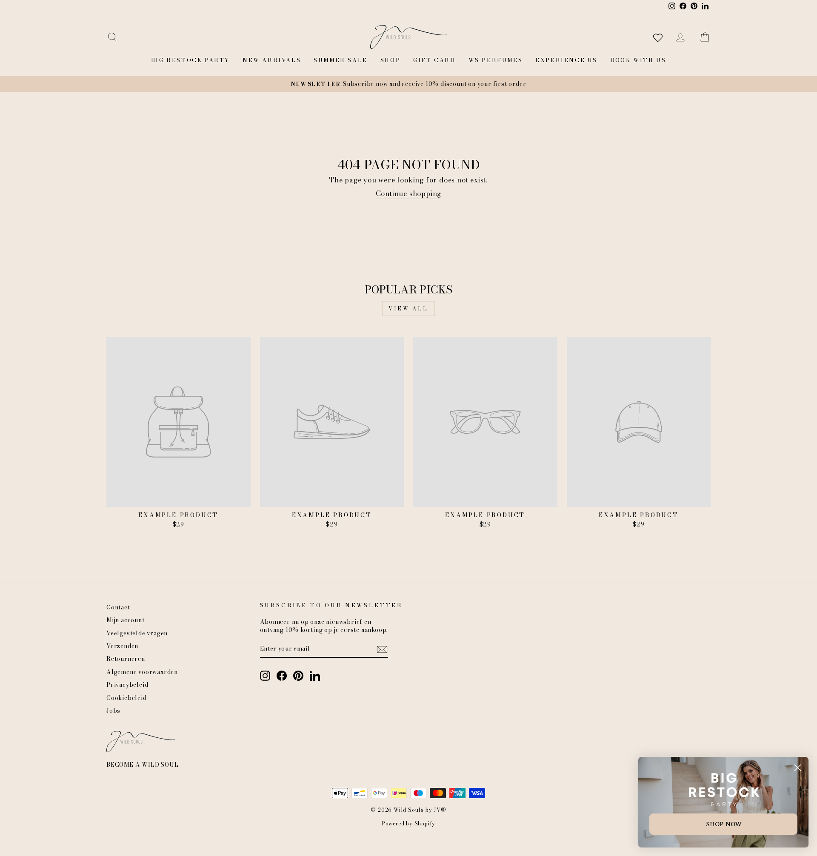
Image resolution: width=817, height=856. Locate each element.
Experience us (566, 60)
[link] (723, 789)
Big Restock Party (190, 60)
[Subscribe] (382, 649)
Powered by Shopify (408, 823)
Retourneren (125, 658)
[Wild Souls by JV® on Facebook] (282, 676)
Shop (390, 60)
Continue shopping (409, 194)
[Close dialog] (797, 767)
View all (408, 308)
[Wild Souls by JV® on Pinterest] (298, 676)
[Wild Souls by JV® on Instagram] (265, 676)
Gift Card (434, 60)
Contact (118, 607)
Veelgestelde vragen (137, 633)
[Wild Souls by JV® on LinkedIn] (315, 676)
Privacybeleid (127, 684)
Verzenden (122, 646)
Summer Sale (341, 60)
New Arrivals (272, 60)
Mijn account (125, 620)
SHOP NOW (723, 824)
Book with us (638, 60)
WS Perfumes (495, 60)
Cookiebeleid (126, 698)
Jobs (113, 710)
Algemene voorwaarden (142, 672)
